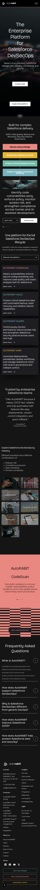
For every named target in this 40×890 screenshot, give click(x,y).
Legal (23, 806)
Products (6, 792)
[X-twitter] (19, 864)
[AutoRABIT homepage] (9, 3)
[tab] (20, 147)
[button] (36, 3)
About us (6, 835)
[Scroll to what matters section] (20, 116)
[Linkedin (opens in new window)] (5, 864)
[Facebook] (10, 864)
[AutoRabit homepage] (12, 764)
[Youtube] (14, 864)
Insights (24, 770)
